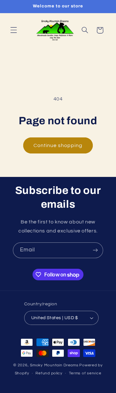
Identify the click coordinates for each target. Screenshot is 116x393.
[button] (13, 30)
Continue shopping (58, 145)
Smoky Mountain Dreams (54, 365)
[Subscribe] (95, 250)
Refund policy (49, 373)
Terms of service (85, 373)
